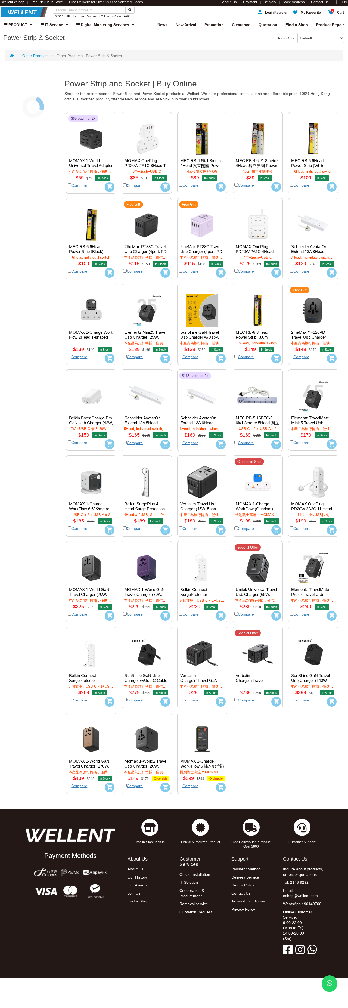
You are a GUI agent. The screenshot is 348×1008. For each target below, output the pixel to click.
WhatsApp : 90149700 (302, 904)
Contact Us (320, 2)
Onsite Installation (194, 874)
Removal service (193, 904)
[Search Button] (130, 10)
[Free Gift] (146, 221)
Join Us (134, 893)
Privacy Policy (243, 909)
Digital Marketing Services (104, 25)
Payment (250, 2)
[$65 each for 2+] (91, 135)
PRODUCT (17, 25)
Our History (137, 877)
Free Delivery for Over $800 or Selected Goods (106, 2)
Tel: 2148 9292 (296, 882)
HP (68, 16)
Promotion (214, 25)
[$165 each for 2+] (202, 392)
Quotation (268, 25)
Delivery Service (245, 877)
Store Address (293, 2)
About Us (229, 2)
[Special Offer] (257, 564)
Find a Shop (296, 25)
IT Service (53, 25)
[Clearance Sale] (257, 478)
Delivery (269, 2)
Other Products (35, 56)
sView (116, 16)
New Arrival (186, 25)
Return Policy (242, 885)
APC (127, 16)
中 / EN (341, 2)
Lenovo (78, 16)
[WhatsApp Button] (329, 983)
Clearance (241, 25)
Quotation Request (195, 912)
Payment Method (246, 869)
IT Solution (188, 882)
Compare (79, 185)
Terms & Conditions (248, 901)
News (162, 25)
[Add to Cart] (109, 187)
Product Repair (330, 25)
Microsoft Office (98, 16)
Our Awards (138, 885)
